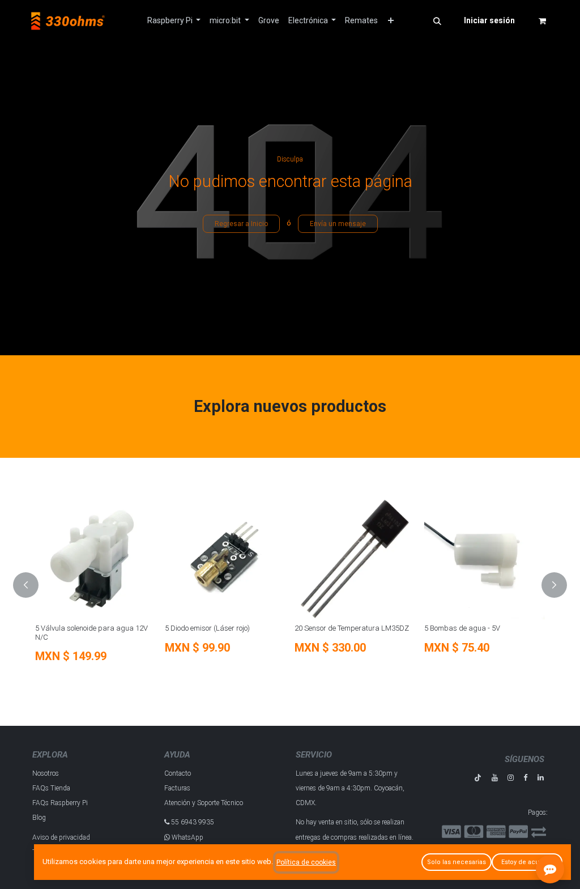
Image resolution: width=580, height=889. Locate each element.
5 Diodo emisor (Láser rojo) (166, 628)
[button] (437, 21)
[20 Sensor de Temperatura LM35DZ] (314, 559)
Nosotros (45, 773)
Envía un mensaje (338, 224)
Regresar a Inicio (241, 224)
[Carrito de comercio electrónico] (542, 21)
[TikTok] (478, 778)
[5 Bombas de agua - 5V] (443, 559)
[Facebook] (525, 778)
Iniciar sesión (489, 20)
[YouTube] (494, 778)
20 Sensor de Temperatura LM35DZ (311, 628)
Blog (39, 818)
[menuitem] (174, 20)
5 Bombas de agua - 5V (421, 628)
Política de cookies (306, 862)
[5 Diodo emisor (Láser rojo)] (184, 559)
